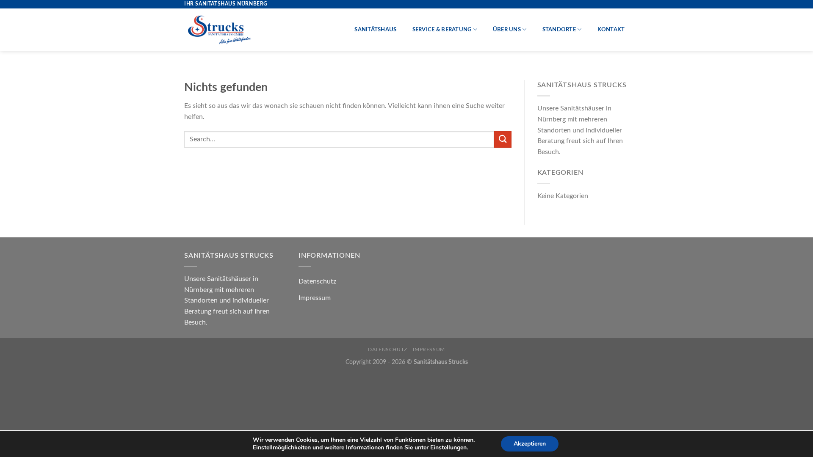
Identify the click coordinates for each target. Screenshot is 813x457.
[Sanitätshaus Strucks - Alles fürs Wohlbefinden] (220, 29)
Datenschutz (317, 281)
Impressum (315, 298)
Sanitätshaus (375, 29)
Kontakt (611, 29)
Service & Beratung (442, 29)
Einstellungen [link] (448, 447)
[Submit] (502, 139)
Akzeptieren (530, 444)
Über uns (507, 29)
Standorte (559, 29)
